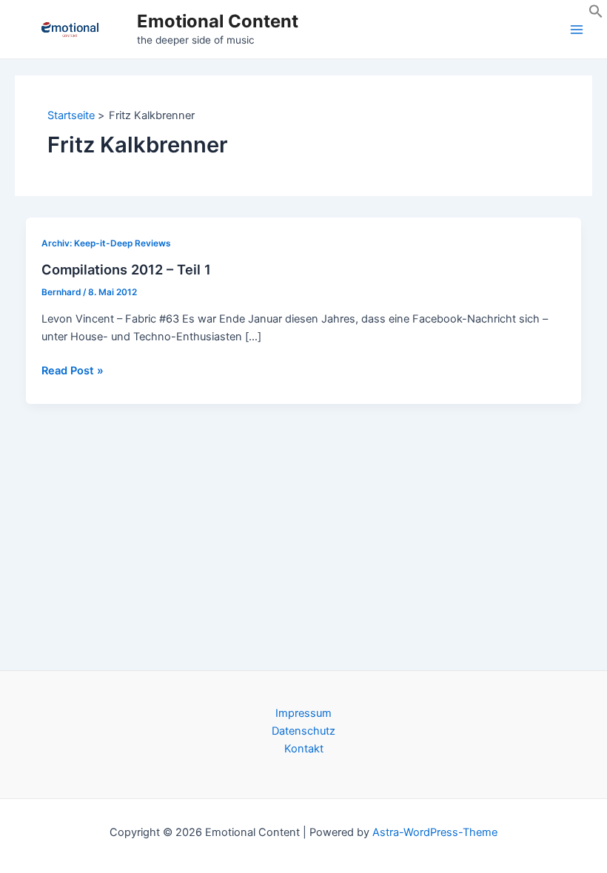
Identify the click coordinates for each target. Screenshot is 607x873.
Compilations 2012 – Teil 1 (126, 269)
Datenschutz (303, 731)
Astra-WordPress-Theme (434, 832)
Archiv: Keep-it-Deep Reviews (106, 243)
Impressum (303, 713)
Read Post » (72, 371)
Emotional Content (217, 21)
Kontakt (303, 748)
